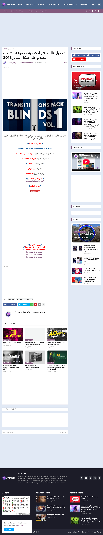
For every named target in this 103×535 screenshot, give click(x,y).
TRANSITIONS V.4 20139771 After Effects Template (34, 343)
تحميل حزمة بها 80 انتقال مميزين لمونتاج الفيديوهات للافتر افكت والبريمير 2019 (57, 367)
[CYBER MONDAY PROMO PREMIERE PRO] (77, 271)
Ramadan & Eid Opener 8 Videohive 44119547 (55, 497)
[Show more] (43, 304)
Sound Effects (70, 4)
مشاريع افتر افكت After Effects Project (29, 312)
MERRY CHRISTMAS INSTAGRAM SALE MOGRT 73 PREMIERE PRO (91, 248)
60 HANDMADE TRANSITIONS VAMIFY (33, 366)
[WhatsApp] (31, 304)
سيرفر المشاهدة (35, 191)
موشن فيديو (30, 299)
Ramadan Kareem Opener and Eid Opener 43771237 (56, 507)
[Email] (39, 304)
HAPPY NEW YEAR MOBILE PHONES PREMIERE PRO (90, 279)
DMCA (31, 11)
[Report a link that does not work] (75, 499)
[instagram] (95, 478)
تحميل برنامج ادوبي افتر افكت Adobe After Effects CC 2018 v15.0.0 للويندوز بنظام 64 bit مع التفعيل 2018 (91, 122)
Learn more (19, 525)
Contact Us (14, 11)
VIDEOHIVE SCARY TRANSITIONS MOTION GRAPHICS (11, 367)
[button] (94, 5)
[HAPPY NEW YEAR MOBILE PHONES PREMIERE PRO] (77, 280)
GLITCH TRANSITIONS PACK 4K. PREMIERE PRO (91, 260)
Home (20, 4)
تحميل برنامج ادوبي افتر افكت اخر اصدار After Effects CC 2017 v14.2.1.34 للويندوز (90, 136)
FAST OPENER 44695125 (55, 515)
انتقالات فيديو (12, 49)
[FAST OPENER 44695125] (41, 517)
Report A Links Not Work (41, 11)
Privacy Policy (23, 11)
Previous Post (8, 432)
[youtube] (89, 11)
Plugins (41, 4)
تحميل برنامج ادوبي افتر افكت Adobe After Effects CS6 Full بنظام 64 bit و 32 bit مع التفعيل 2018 (91, 96)
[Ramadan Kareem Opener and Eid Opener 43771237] (41, 508)
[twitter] (95, 11)
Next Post (63, 432)
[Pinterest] (35, 304)
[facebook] (86, 11)
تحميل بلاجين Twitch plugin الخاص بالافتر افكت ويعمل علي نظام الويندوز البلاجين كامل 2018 (92, 109)
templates (29, 4)
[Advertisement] (51, 30)
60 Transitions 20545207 (12, 343)
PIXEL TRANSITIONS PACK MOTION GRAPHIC (56, 343)
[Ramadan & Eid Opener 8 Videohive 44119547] (41, 499)
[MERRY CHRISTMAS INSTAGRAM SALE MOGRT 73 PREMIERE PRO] (77, 248)
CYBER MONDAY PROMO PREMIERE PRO (92, 269)
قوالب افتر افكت (20, 299)
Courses (83, 4)
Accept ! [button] (9, 529)
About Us (6, 11)
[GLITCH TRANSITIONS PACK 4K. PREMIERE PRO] (77, 260)
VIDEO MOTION (54, 4)
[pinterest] (98, 11)
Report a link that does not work (90, 497)
